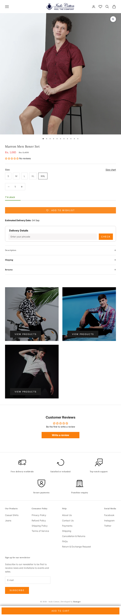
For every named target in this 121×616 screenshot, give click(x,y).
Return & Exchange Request (76, 546)
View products (25, 334)
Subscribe (17, 590)
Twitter (107, 525)
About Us (67, 515)
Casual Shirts (11, 515)
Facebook (109, 515)
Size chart (111, 169)
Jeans (8, 520)
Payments (67, 525)
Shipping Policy (40, 525)
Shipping (66, 531)
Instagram (109, 520)
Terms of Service (40, 531)
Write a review (60, 435)
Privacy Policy (39, 515)
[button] (12, 158)
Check (106, 236)
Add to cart (60, 611)
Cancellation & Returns (73, 536)
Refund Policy (39, 520)
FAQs (65, 541)
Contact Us (68, 520)
